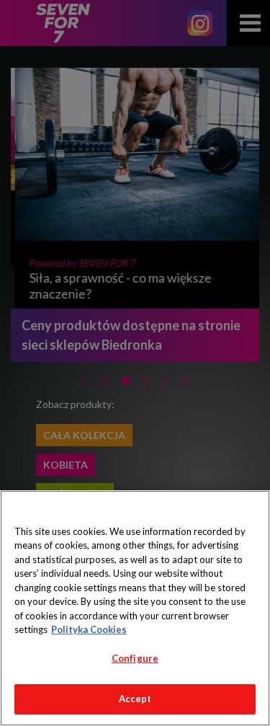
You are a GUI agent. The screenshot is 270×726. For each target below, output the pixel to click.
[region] (135, 608)
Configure (135, 658)
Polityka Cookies (89, 629)
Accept (135, 698)
